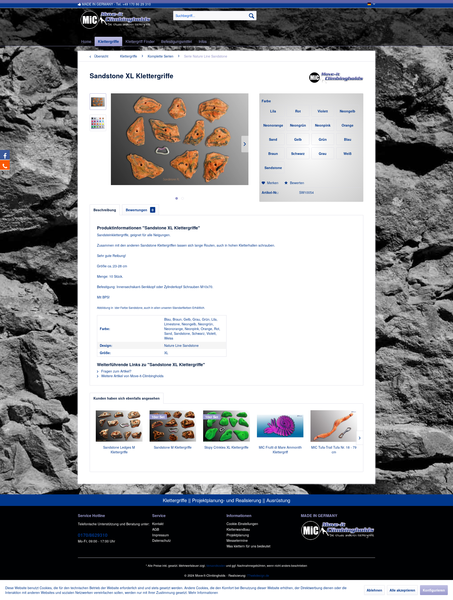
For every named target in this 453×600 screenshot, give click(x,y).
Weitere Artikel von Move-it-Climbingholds (132, 375)
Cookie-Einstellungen (242, 523)
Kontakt (158, 523)
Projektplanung (237, 535)
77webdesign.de (258, 575)
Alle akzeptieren (402, 590)
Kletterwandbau (238, 529)
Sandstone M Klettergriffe (173, 447)
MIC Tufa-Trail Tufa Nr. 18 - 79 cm (334, 449)
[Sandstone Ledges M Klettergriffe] (119, 426)
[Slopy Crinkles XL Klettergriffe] (226, 426)
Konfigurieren (434, 590)
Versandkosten (215, 565)
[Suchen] (251, 15)
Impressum (160, 535)
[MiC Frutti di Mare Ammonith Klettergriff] (280, 426)
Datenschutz (161, 540)
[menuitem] (214, 15)
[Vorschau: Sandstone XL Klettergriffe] (98, 101)
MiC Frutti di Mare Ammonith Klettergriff (280, 449)
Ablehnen (374, 590)
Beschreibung (104, 209)
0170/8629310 (93, 535)
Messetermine (237, 540)
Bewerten (296, 182)
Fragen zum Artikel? (115, 371)
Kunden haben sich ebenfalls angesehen (126, 398)
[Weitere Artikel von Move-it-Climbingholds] (336, 80)
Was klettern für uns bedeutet (248, 546)
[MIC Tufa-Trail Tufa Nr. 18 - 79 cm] (333, 426)
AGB (155, 529)
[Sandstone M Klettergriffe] (173, 426)
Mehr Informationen (203, 592)
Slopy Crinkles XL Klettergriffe (226, 447)
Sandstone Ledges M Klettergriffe (119, 449)
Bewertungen (140, 209)
